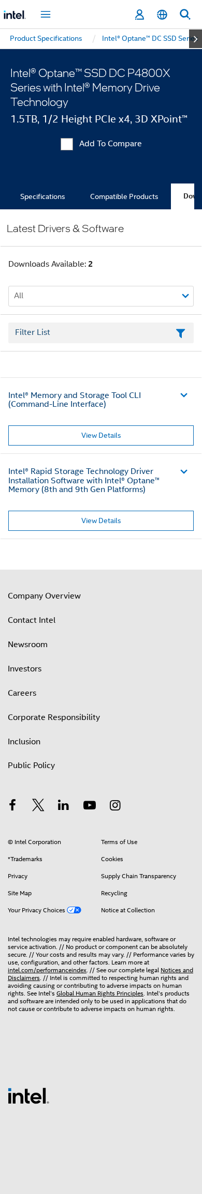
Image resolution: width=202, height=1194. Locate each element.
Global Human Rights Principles (99, 993)
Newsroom (28, 644)
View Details (101, 435)
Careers (22, 693)
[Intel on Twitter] (38, 807)
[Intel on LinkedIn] (64, 807)
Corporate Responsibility (54, 717)
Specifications (42, 196)
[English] (162, 15)
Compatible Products (124, 196)
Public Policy (31, 765)
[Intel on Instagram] (115, 807)
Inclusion (24, 742)
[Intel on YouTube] (89, 807)
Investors (24, 669)
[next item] (195, 38)
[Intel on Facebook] (12, 807)
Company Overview (44, 596)
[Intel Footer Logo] (28, 1095)
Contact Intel (31, 620)
